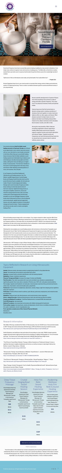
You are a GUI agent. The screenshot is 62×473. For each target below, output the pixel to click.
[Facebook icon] (52, 469)
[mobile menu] (56, 6)
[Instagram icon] (53, 469)
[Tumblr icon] (55, 469)
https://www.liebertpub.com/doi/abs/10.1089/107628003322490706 (21, 355)
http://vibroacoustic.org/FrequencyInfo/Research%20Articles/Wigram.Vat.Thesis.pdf (25, 361)
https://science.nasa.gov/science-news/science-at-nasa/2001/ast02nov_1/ (22, 338)
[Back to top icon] (58, 468)
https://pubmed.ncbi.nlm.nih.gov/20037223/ (14, 348)
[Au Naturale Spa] (10, 6)
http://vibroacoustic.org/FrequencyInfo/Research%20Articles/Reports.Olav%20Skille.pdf (25, 328)
